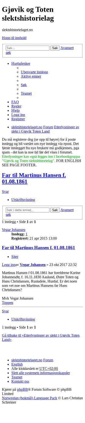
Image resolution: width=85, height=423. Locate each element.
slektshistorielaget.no (26, 360)
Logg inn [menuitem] (18, 115)
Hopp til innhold (14, 38)
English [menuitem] (17, 364)
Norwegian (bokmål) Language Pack (29, 398)
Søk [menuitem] (24, 85)
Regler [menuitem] (16, 106)
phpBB (22, 389)
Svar (5, 192)
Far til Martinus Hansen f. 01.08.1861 (38, 247)
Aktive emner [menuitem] (31, 76)
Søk (55, 48)
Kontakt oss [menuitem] (20, 381)
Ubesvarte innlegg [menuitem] (34, 72)
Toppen (7, 303)
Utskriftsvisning (23, 200)
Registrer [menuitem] (18, 119)
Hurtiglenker (20, 63)
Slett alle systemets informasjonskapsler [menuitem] (40, 373)
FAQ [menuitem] (15, 102)
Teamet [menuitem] (26, 93)
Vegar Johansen (13, 230)
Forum (48, 360)
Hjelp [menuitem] (15, 110)
